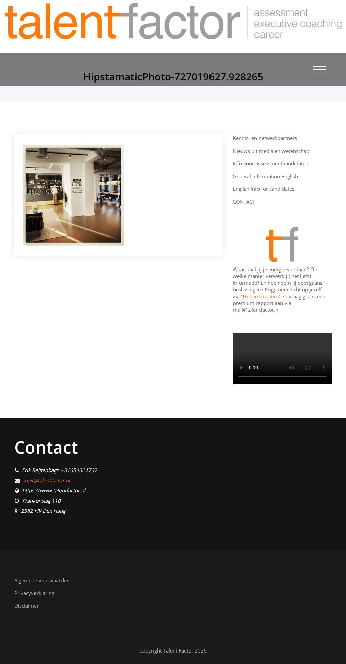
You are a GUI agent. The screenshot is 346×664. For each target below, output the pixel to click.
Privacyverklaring (34, 593)
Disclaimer (26, 605)
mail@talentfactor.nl (46, 480)
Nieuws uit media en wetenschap (271, 151)
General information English (265, 176)
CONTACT (244, 201)
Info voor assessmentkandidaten (270, 163)
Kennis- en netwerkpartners (265, 138)
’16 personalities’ (260, 296)
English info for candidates (263, 188)
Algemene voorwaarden (42, 580)
